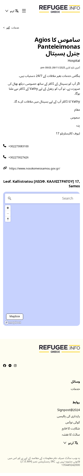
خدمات (75, 389)
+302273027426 (18, 157)
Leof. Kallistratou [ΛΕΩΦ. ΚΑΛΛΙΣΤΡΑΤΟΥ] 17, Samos (41, 184)
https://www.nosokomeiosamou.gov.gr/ (34, 168)
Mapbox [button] (14, 316)
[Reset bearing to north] (8, 219)
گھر (8, 27)
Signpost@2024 (68, 410)
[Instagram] (15, 365)
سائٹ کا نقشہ (71, 434)
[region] (41, 259)
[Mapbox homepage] (12, 322)
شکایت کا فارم (71, 428)
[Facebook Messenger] (10, 365)
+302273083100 (18, 146)
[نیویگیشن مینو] (23, 11)
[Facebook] (4, 365)
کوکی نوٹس (72, 422)
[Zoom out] (8, 213)
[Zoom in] (8, 208)
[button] (11, 11)
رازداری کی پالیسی (68, 416)
